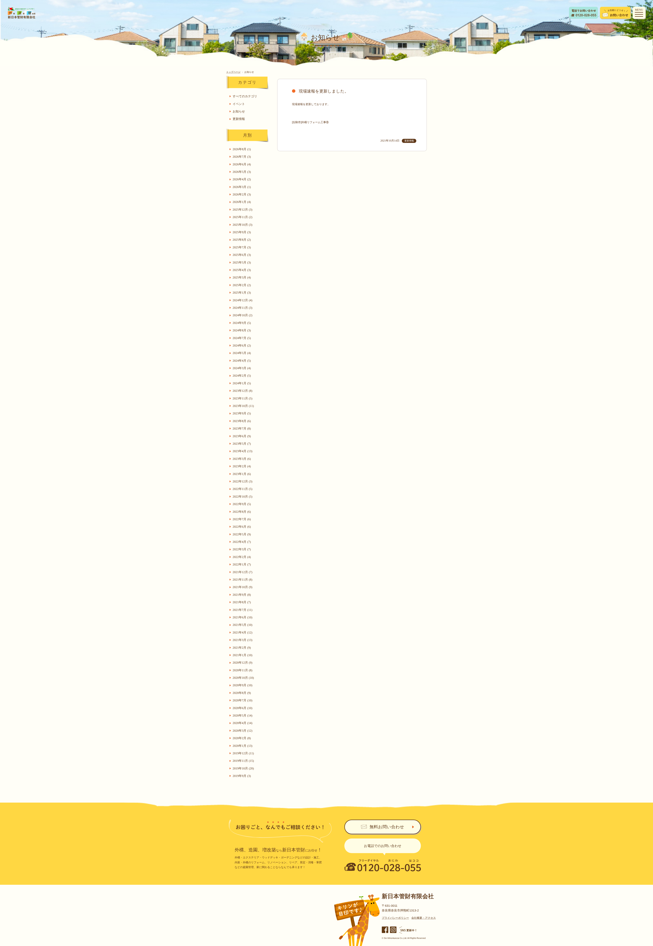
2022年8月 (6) (242, 511)
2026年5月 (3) (242, 172)
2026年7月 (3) (242, 156)
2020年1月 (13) (242, 745)
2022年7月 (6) (242, 519)
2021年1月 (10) (242, 655)
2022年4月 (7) (242, 542)
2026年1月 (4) (242, 202)
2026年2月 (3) (242, 194)
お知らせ (239, 111)
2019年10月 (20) (243, 768)
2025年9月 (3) (242, 232)
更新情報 (239, 119)
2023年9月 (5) (242, 413)
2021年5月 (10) (242, 625)
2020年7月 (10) (242, 700)
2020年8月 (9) (242, 693)
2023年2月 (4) (242, 466)
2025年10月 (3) (242, 224)
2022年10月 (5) (242, 496)
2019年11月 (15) (243, 760)
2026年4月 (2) (242, 179)
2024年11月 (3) (242, 307)
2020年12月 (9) (242, 662)
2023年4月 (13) (242, 451)
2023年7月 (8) (242, 428)
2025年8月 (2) (242, 239)
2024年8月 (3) (242, 330)
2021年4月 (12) (242, 632)
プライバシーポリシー (395, 917)
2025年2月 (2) (242, 285)
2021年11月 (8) (242, 579)
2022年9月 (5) (242, 504)
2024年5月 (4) (242, 353)
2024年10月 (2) (242, 315)
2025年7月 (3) (242, 247)
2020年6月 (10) (242, 708)
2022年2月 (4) (242, 557)
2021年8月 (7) (242, 602)
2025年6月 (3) (242, 255)
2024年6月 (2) (242, 345)
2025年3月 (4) (242, 277)
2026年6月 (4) (242, 164)
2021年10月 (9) (242, 587)
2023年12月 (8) (242, 390)
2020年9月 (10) (242, 685)
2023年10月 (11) (243, 406)
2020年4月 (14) (242, 723)
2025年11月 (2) (242, 217)
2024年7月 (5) (242, 338)
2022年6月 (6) (242, 526)
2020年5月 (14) (242, 715)
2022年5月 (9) (242, 534)
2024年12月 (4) (242, 300)
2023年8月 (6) (242, 421)
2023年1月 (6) (242, 474)
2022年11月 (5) (242, 489)
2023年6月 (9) (242, 436)
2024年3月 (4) (242, 368)
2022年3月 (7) (242, 549)
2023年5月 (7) (242, 443)
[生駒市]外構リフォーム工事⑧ (310, 122)
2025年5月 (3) (242, 262)
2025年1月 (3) (242, 292)
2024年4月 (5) (242, 360)
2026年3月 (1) (242, 187)
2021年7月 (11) (242, 610)
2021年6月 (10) (242, 617)
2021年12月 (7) (242, 572)
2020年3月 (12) (242, 730)
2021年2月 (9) (242, 647)
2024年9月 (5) (242, 323)
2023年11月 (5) (242, 398)
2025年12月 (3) (242, 209)
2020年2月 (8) (242, 738)
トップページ (233, 71)
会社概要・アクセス (423, 917)
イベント (239, 104)
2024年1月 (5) (242, 383)
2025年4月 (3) (242, 270)
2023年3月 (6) (242, 458)
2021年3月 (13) (242, 640)
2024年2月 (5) (242, 375)
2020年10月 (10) (243, 677)
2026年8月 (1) (242, 149)
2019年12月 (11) (243, 753)
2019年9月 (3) (242, 776)
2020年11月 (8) (242, 670)
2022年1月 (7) (242, 564)
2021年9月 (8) (242, 594)
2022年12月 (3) (242, 481)
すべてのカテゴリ (245, 96)
